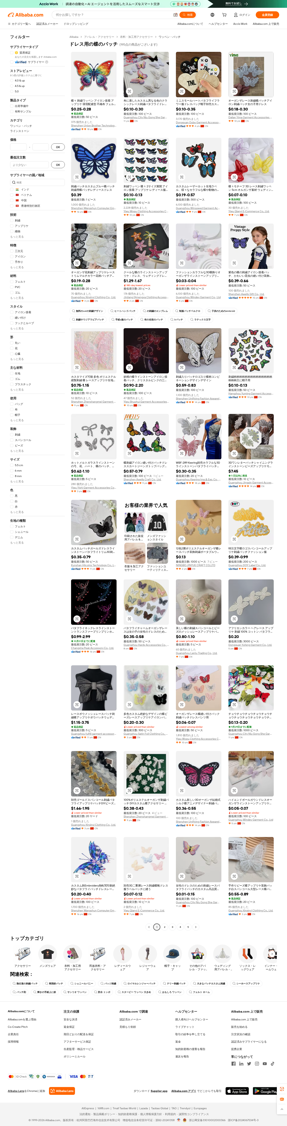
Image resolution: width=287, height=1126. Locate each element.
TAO (173, 1108)
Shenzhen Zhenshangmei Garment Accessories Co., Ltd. (94, 401)
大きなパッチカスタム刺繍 (211, 983)
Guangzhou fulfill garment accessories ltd (94, 733)
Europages (200, 1108)
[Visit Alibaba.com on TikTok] (272, 1063)
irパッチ (178, 319)
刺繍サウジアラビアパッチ (90, 319)
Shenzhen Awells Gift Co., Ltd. (246, 294)
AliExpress (88, 1108)
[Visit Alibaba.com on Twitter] (249, 1063)
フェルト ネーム (201, 992)
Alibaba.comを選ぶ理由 (22, 1019)
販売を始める (239, 1026)
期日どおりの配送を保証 (79, 1034)
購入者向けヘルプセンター (191, 1019)
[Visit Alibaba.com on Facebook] (233, 1063)
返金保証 (69, 1026)
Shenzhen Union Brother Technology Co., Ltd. (94, 125)
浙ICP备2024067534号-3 (243, 1120)
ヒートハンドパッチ (124, 311)
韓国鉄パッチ (56, 983)
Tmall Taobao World (124, 1108)
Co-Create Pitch (18, 1026)
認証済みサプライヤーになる (249, 1041)
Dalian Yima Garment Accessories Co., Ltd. (251, 117)
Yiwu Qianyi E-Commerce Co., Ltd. (248, 211)
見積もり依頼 (127, 1026)
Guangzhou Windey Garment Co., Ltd (198, 297)
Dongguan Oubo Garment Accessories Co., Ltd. (198, 122)
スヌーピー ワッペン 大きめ (136, 992)
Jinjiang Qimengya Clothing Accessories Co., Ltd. (146, 297)
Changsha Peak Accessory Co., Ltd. (92, 648)
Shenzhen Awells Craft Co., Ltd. (142, 479)
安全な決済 (70, 1019)
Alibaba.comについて (21, 1011)
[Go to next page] (195, 927)
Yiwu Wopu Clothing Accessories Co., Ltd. (146, 211)
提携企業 (236, 1049)
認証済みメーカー (130, 1019)
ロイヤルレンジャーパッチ (141, 983)
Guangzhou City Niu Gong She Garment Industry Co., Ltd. (146, 117)
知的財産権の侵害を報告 (190, 1049)
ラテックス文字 (202, 319)
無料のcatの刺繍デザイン (89, 311)
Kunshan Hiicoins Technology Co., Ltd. (94, 565)
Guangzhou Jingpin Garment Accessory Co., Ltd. (251, 482)
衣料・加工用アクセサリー (136, 36)
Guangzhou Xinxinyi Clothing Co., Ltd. (93, 297)
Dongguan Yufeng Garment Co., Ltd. (250, 644)
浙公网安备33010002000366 (207, 1120)
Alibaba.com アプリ (183, 1090)
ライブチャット (184, 1026)
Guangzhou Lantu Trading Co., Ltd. (196, 653)
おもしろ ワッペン (172, 992)
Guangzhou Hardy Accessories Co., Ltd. (146, 644)
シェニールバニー (83, 983)
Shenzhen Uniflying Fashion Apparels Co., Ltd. (198, 398)
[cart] (225, 15)
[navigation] (37, 482)
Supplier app (159, 1090)
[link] (282, 1089)
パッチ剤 (21, 992)
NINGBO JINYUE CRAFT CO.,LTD (195, 565)
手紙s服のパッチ (124, 319)
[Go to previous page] (148, 927)
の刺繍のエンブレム (157, 311)
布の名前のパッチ (153, 319)
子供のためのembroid (223, 311)
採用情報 (13, 1041)
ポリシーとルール (75, 1056)
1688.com (103, 1108)
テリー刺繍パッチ (176, 983)
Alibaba (74, 36)
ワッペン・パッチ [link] (170, 36)
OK (58, 147)
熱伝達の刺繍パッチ (27, 983)
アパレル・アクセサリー (99, 36)
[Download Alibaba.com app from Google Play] (266, 1091)
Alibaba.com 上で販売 (244, 1019)
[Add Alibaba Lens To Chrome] (62, 1091)
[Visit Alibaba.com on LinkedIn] (241, 1063)
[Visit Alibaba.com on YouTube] (264, 1063)
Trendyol (185, 1108)
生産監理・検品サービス (79, 1049)
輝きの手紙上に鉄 (46, 992)
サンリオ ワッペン (77, 992)
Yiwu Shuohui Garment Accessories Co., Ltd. (146, 401)
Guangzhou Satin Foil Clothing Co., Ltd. (146, 733)
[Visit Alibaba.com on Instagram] (257, 1063)
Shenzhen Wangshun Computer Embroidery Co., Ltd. (94, 208)
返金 (178, 1041)
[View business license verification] (179, 1120)
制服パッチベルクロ (189, 311)
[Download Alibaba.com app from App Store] (237, 1091)
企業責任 (13, 1034)
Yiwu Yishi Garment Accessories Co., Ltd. (94, 487)
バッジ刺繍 (110, 983)
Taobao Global (159, 1108)
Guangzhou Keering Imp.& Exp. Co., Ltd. (198, 479)
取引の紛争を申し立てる (190, 1034)
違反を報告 (182, 1056)
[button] (175, 14)
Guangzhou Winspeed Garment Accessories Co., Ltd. (198, 208)
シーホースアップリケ (248, 983)
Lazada (143, 1108)
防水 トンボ (104, 992)
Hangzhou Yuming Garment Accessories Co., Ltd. (251, 393)
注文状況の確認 (240, 1034)
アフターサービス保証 (77, 1041)
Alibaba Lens (16, 1090)
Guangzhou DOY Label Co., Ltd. (247, 565)
